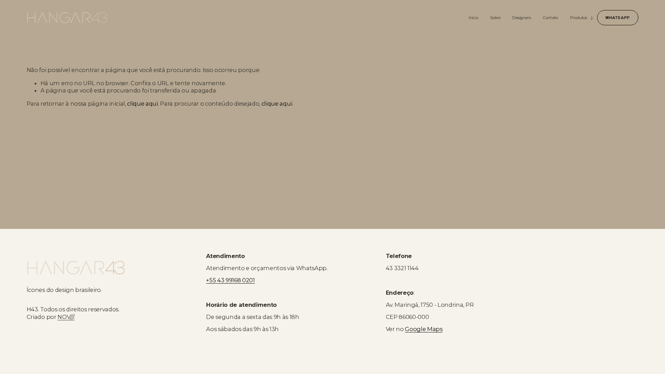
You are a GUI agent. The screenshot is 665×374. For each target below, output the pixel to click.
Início (473, 17)
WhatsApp (617, 17)
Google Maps (423, 329)
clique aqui (142, 103)
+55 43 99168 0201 (230, 280)
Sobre (495, 17)
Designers (521, 17)
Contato (550, 17)
